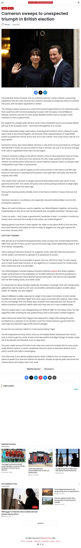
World (11, 8)
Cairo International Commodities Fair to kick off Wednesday (38, 470)
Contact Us (36, 541)
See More (40, 523)
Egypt (4, 8)
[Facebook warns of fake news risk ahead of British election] (68, 458)
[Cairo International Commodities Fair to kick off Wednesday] (40, 458)
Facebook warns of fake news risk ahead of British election (66, 470)
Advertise (29, 541)
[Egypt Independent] (40, 2)
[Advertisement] (40, 416)
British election (34, 369)
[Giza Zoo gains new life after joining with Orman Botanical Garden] (47, 501)
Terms (58, 541)
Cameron (50, 369)
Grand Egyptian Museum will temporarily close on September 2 (66, 490)
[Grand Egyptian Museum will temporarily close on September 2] (47, 492)
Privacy (52, 541)
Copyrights (45, 541)
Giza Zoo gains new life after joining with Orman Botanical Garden (65, 500)
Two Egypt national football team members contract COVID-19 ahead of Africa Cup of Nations (13, 467)
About (23, 541)
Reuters (7, 24)
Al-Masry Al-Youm (45, 538)
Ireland (54, 271)
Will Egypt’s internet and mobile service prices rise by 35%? (19, 512)
